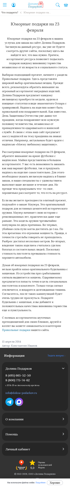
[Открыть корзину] (66, 5)
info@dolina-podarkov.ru (21, 393)
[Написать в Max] (19, 402)
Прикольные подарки (16, 330)
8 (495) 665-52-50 (18, 375)
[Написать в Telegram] (9, 402)
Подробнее (41, 483)
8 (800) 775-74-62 (17, 380)
